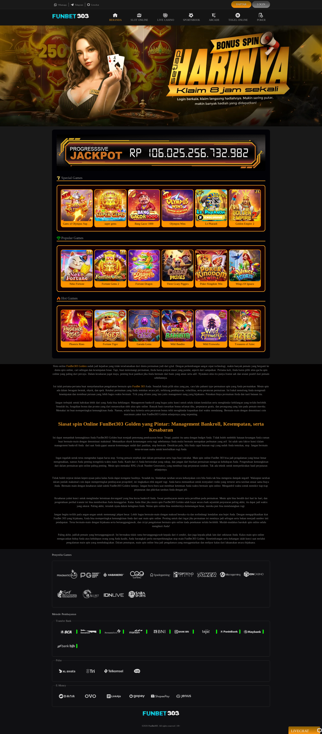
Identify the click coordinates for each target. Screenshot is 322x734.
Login (261, 4)
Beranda (115, 20)
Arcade (214, 20)
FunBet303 (153, 726)
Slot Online (139, 20)
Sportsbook (191, 20)
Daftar (241, 4)
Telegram (78, 5)
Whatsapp (62, 5)
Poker (261, 20)
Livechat (95, 5)
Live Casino (165, 20)
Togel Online (238, 20)
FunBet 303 (138, 386)
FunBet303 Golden (76, 366)
